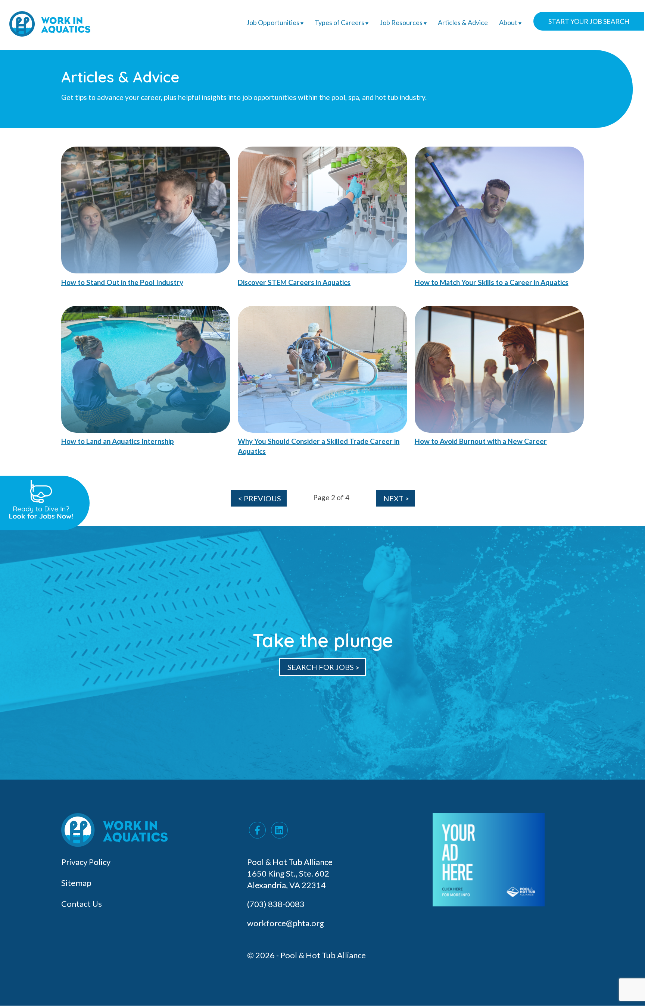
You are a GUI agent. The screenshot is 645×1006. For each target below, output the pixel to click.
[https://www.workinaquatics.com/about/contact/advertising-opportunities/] (489, 903)
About (508, 22)
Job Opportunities (273, 22)
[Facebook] (257, 830)
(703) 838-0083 (276, 904)
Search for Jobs (320, 666)
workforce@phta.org (285, 923)
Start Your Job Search (588, 21)
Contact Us (81, 904)
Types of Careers (340, 22)
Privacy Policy (85, 862)
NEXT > (396, 498)
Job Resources (402, 22)
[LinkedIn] (279, 830)
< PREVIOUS (259, 498)
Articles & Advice (463, 22)
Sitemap (76, 883)
